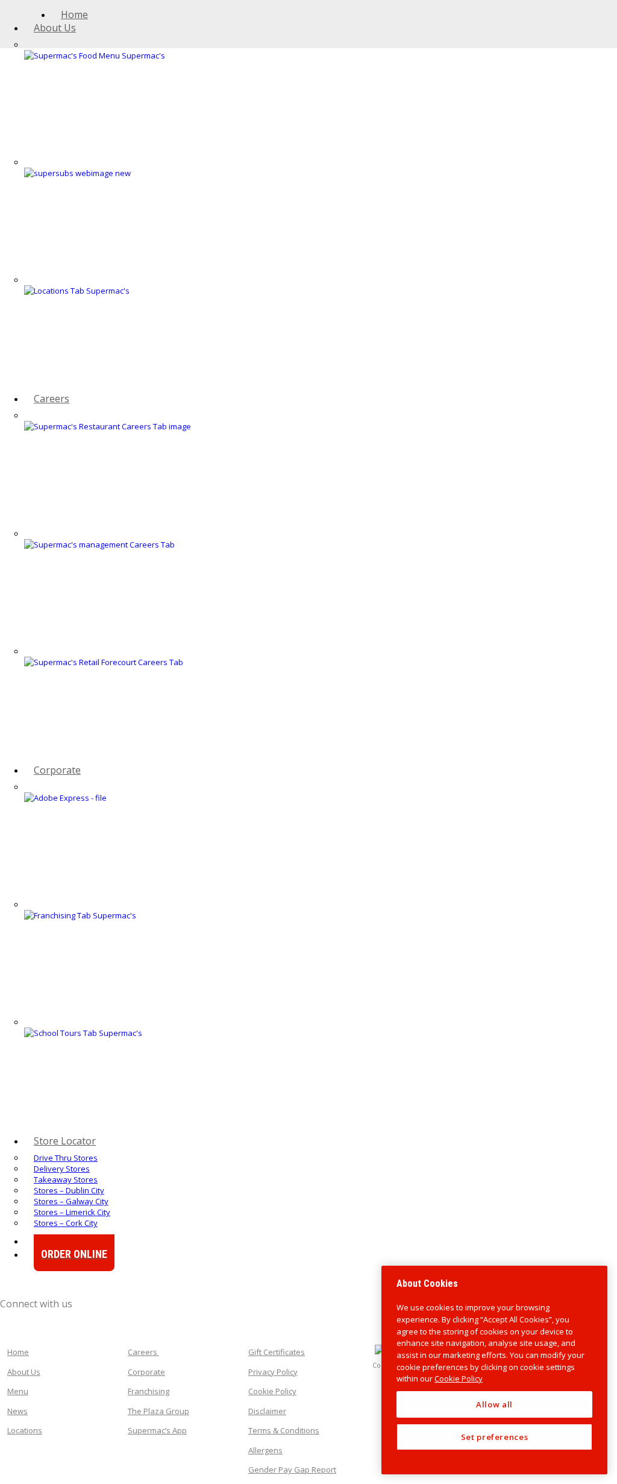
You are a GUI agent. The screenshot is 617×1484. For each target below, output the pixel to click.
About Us (23, 1371)
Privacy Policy (273, 1371)
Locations (24, 1430)
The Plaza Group (158, 1411)
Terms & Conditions (283, 1430)
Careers (143, 1352)
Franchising (148, 1391)
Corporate (146, 1371)
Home (18, 1352)
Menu (17, 1391)
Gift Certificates (276, 1352)
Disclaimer (267, 1411)
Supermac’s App (157, 1430)
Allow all (494, 1404)
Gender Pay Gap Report (292, 1469)
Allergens (265, 1450)
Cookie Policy (272, 1391)
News (17, 1411)
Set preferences (494, 1437)
